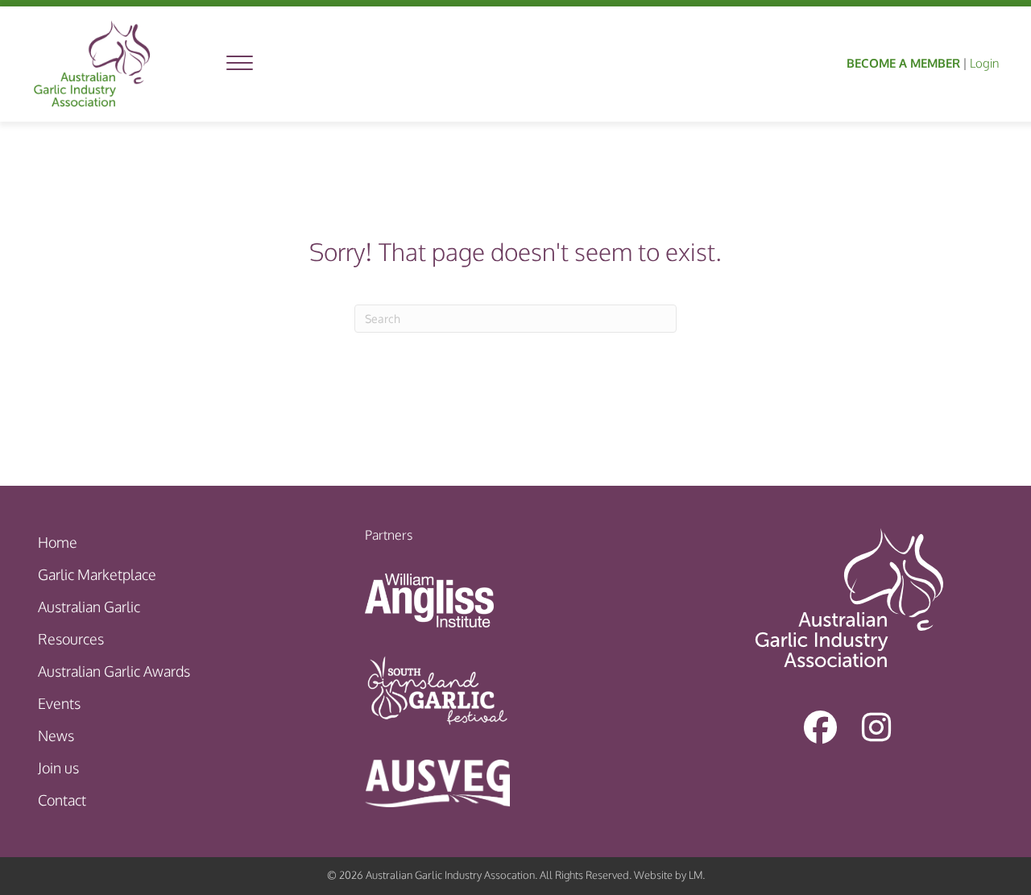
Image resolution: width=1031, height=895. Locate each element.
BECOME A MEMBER (903, 63)
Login (984, 63)
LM (695, 874)
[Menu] (239, 63)
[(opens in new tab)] (429, 598)
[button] (820, 727)
